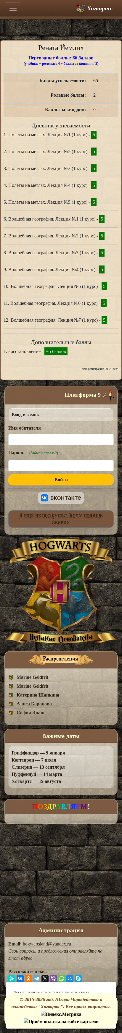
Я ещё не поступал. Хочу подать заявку (61, 518)
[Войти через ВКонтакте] (61, 498)
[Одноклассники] (28, 978)
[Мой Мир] (69, 978)
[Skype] (78, 978)
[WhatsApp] (61, 978)
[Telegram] (36, 978)
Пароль (33, 452)
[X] (45, 978)
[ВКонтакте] (20, 978)
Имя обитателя (24, 427)
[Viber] (53, 978)
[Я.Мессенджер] (11, 978)
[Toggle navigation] (13, 8)
